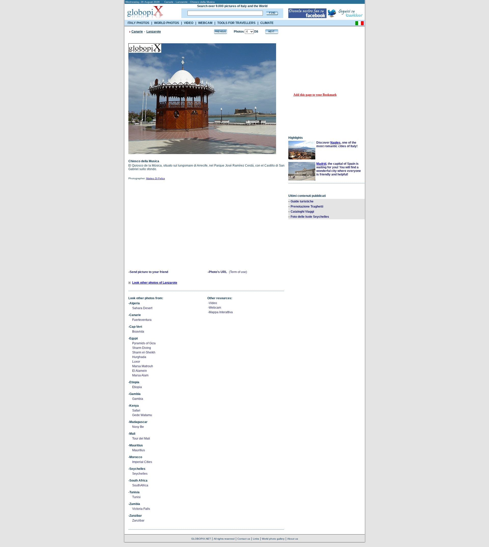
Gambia (137, 399)
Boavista (138, 331)
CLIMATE (267, 23)
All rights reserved (224, 538)
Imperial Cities (142, 462)
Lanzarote (153, 31)
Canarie (137, 31)
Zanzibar (138, 520)
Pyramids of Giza (144, 343)
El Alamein (139, 371)
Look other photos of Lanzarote (154, 282)
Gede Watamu (142, 415)
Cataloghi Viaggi (302, 211)
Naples (335, 142)
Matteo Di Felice (155, 178)
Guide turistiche (302, 201)
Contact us (243, 538)
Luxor (136, 361)
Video (213, 303)
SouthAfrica (140, 485)
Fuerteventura (142, 320)
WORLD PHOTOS (166, 23)
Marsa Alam (140, 375)
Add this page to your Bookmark (315, 95)
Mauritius (138, 450)
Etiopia (137, 387)
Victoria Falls (141, 509)
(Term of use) (238, 272)
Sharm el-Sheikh (143, 352)
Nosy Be (138, 427)
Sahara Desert (142, 308)
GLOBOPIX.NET (201, 538)
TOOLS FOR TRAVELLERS (236, 23)
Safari (136, 410)
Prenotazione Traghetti (307, 206)
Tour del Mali (141, 438)
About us (292, 538)
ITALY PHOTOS (138, 23)
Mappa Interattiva (221, 312)
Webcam (215, 307)
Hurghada (139, 357)
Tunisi (136, 497)
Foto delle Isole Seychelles (310, 216)
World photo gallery (273, 538)
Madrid (321, 164)
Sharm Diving (141, 348)
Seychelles (139, 473)
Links (256, 538)
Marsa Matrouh (142, 366)
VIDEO (188, 23)
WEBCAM (205, 23)
